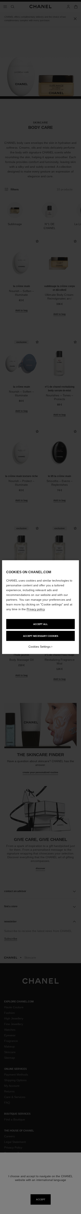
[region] (40, 607)
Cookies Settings (39, 646)
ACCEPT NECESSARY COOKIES (40, 636)
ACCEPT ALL (40, 624)
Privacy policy (35, 609)
